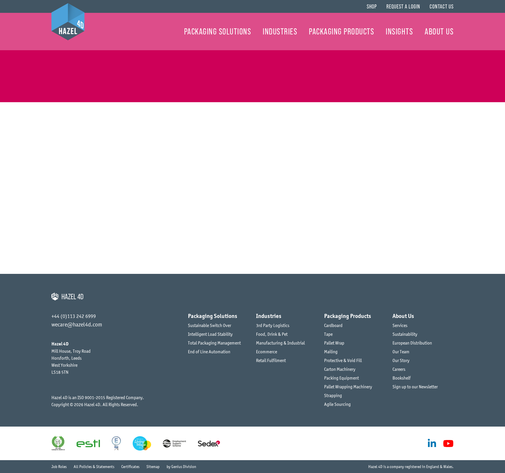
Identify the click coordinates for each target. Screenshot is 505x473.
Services (399, 325)
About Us (439, 31)
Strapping (333, 395)
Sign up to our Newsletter (415, 386)
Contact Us (442, 6)
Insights (399, 31)
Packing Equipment (341, 377)
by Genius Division (181, 466)
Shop (372, 6)
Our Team (400, 351)
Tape (328, 334)
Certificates (130, 466)
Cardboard (333, 325)
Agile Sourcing (337, 404)
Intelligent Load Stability (210, 334)
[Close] (317, 107)
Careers (398, 369)
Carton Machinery (339, 369)
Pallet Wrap (334, 342)
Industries (280, 31)
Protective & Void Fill (343, 360)
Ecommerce (266, 351)
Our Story (400, 360)
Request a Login (403, 6)
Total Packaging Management (214, 342)
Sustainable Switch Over (209, 325)
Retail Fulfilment (271, 360)
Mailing (331, 351)
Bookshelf (401, 377)
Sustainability (404, 334)
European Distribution (412, 342)
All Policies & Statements (94, 466)
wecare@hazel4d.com (76, 324)
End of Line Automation (209, 351)
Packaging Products (341, 31)
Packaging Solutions (217, 31)
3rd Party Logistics (272, 325)
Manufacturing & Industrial (280, 342)
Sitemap (153, 466)
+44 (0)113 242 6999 (73, 316)
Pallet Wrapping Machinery (348, 386)
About (44, 63)
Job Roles (59, 466)
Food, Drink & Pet (272, 334)
